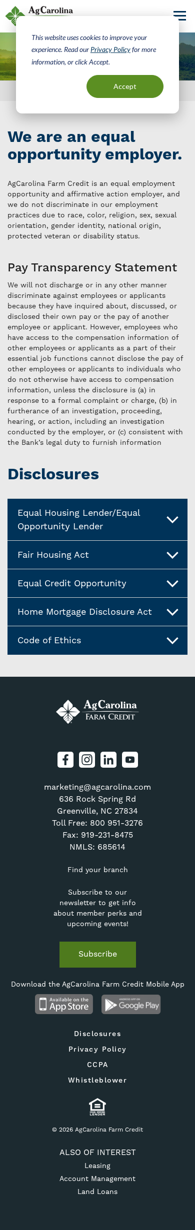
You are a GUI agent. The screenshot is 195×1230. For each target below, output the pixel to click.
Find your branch (98, 870)
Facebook (66, 760)
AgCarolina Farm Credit (97, 712)
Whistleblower (98, 1080)
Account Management (98, 1179)
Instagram (87, 760)
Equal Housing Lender (97, 1107)
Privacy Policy (110, 49)
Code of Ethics (49, 640)
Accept (125, 86)
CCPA (97, 1065)
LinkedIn (108, 760)
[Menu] (179, 14)
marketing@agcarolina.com (97, 787)
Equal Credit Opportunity (72, 583)
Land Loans (98, 1192)
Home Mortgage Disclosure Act (85, 612)
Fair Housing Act (53, 555)
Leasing (97, 1166)
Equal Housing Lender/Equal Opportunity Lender (79, 519)
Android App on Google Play (131, 1004)
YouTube (130, 760)
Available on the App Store (64, 1004)
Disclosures (98, 1034)
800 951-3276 (116, 823)
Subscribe (97, 954)
